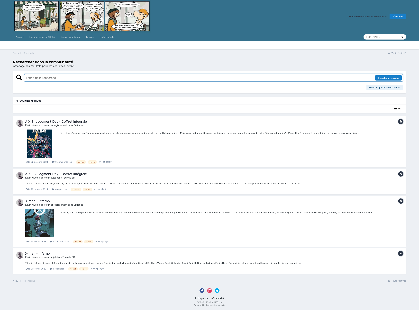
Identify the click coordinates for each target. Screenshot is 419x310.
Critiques (78, 125)
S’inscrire (398, 16)
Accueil (20, 37)
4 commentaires (60, 241)
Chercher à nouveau (388, 78)
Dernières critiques (70, 37)
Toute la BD (68, 177)
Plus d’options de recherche (385, 87)
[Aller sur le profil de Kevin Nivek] (19, 123)
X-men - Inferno (37, 201)
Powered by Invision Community (209, 305)
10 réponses (60, 189)
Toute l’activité (107, 37)
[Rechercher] (402, 37)
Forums (90, 37)
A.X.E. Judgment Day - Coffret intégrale (56, 121)
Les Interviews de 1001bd (42, 37)
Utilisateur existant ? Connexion (367, 16)
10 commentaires (63, 162)
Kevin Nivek (31, 125)
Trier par (396, 109)
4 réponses (58, 268)
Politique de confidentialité (209, 298)
